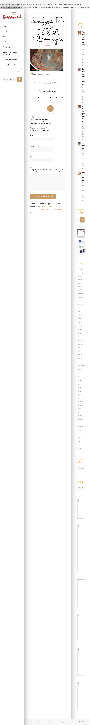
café (79, 289)
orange (80, 380)
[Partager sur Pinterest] (51, 97)
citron (80, 318)
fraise (80, 337)
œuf (79, 448)
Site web (33, 157)
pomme (80, 401)
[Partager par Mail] (62, 97)
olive (79, 376)
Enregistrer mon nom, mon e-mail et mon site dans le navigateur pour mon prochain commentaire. (47, 171)
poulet (80, 415)
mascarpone (81, 362)
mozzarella (81, 365)
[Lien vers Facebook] (6, 71)
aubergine (81, 273)
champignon (81, 301)
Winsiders (68, 722)
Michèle (47, 84)
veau (79, 437)
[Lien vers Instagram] (18, 71)
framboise (81, 340)
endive (80, 329)
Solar (79, 430)
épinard (80, 445)
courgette (81, 326)
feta (79, 333)
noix (79, 373)
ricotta (80, 423)
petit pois (79, 392)
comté (80, 322)
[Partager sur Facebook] (33, 97)
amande (80, 269)
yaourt (80, 441)
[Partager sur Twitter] (39, 97)
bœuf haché (80, 284)
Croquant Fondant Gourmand (46, 722)
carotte (80, 297)
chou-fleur (80, 309)
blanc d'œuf (80, 278)
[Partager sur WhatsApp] (45, 97)
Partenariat (81, 387)
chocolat (80, 304)
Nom (32, 135)
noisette (80, 369)
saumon (80, 426)
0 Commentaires (51, 82)
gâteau (80, 351)
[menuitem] (12, 26)
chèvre (80, 315)
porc (79, 412)
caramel (80, 293)
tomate (80, 434)
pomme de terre (80, 406)
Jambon (80, 354)
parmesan (81, 384)
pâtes (80, 419)
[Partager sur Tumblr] (56, 97)
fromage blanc (80, 345)
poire (80, 398)
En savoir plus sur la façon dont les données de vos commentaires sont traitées (46, 209)
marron (80, 358)
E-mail (32, 146)
